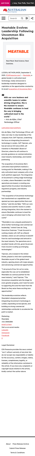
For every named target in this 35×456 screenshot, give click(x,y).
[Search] (22, 18)
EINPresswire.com (13, 75)
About (8, 444)
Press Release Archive (21, 444)
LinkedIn (5, 330)
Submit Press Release (18, 448)
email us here (7, 324)
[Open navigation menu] (3, 18)
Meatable (26, 75)
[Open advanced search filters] (26, 18)
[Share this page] (32, 18)
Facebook (5, 335)
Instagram (6, 333)
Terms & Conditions (17, 453)
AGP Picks (5, 3)
